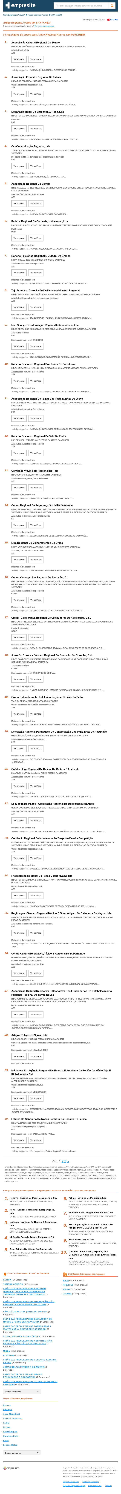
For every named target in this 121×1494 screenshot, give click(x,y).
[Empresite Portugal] (20, 8)
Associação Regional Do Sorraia (30, 184)
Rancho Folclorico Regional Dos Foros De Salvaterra (43, 364)
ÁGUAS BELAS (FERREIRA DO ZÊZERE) (24, 1367)
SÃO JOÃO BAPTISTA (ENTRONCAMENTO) (25, 1312)
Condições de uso (94, 1486)
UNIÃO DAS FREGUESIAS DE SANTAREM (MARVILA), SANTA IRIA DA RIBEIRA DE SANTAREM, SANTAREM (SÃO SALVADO (24, 1292)
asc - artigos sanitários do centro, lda (31, 1249)
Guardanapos (10, 1432)
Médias (66, 1289)
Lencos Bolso (10, 1445)
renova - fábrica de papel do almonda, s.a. (33, 1198)
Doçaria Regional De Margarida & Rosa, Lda (37, 111)
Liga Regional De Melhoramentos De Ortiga (37, 543)
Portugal (7, 1410)
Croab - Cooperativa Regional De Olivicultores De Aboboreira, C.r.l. (51, 617)
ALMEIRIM (8, 1355)
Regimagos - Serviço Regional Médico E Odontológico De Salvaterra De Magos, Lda (61, 913)
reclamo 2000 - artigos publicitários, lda (91, 1212)
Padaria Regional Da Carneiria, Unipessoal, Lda (39, 221)
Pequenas (68, 1285)
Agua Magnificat (11, 1414)
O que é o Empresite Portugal (74, 1486)
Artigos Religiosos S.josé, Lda (29, 1035)
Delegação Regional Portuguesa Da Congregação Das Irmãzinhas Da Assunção (59, 731)
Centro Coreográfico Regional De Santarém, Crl (39, 577)
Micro (66, 1280)
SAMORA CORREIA (13, 1284)
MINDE (6, 1351)
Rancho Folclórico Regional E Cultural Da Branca (40, 256)
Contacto (108, 1486)
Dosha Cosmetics (12, 1418)
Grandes (67, 1294)
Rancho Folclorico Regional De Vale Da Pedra (38, 436)
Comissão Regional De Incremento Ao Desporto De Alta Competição (52, 838)
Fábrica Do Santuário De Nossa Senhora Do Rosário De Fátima (49, 1119)
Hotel (6, 1440)
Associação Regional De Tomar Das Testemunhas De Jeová (47, 398)
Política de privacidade (90, 1482)
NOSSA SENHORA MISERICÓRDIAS (21, 1336)
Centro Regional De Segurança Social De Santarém (42, 505)
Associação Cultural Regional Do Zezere (35, 42)
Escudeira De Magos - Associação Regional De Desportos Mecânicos (52, 803)
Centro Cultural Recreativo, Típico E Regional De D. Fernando (48, 953)
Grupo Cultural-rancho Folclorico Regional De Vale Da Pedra (47, 697)
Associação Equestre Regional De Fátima (36, 77)
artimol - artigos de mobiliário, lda (87, 1198)
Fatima (6, 1427)
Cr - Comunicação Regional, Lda (30, 146)
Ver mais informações (44, 26)
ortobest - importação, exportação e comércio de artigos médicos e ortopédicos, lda (93, 1254)
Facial (6, 1423)
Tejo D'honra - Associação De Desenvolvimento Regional (45, 290)
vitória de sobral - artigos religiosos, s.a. (32, 1237)
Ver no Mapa (35, 59)
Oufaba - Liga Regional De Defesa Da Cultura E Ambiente (45, 769)
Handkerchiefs (10, 1436)
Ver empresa (19, 59)
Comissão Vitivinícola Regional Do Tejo (34, 471)
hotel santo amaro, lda (81, 1239)
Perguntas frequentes (71, 1482)
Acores (7, 1405)
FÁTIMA (7, 1280)
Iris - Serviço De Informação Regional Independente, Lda (45, 325)
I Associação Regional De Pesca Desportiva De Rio (41, 876)
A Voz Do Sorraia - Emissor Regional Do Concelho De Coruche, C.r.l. (52, 655)
